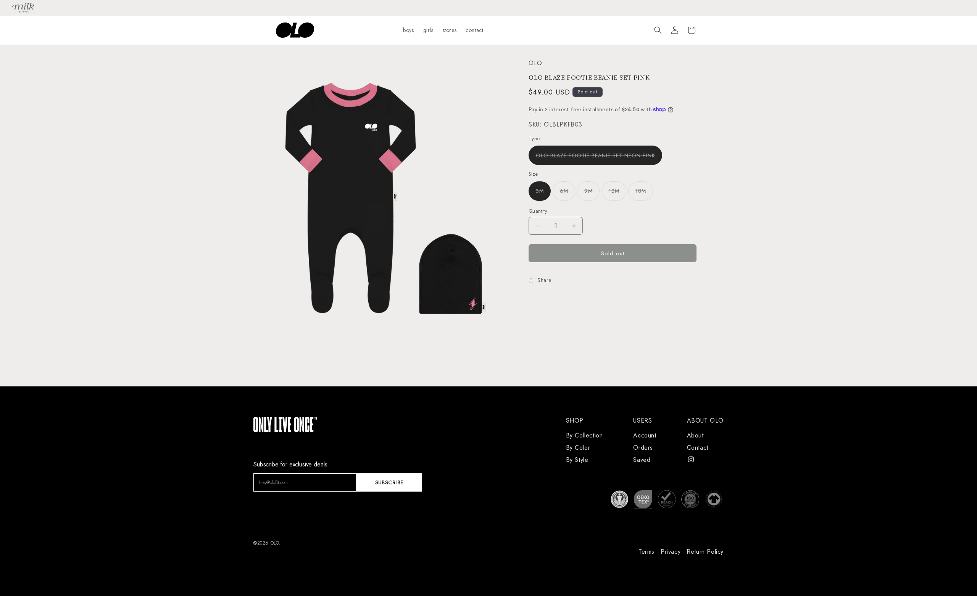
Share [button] (544, 280)
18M (644, 194)
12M (617, 194)
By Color (578, 447)
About (695, 435)
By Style (577, 459)
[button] (658, 30)
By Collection (584, 435)
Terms (646, 551)
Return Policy (705, 551)
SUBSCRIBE (389, 482)
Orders (643, 447)
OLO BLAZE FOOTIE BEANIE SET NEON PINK (599, 158)
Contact (697, 447)
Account (644, 435)
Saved (641, 459)
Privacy (670, 551)
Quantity (538, 211)
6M (567, 194)
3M (543, 194)
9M (592, 194)
